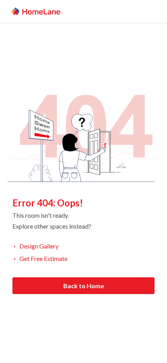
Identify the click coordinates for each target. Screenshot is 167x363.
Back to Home (83, 285)
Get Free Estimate (43, 258)
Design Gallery (39, 246)
